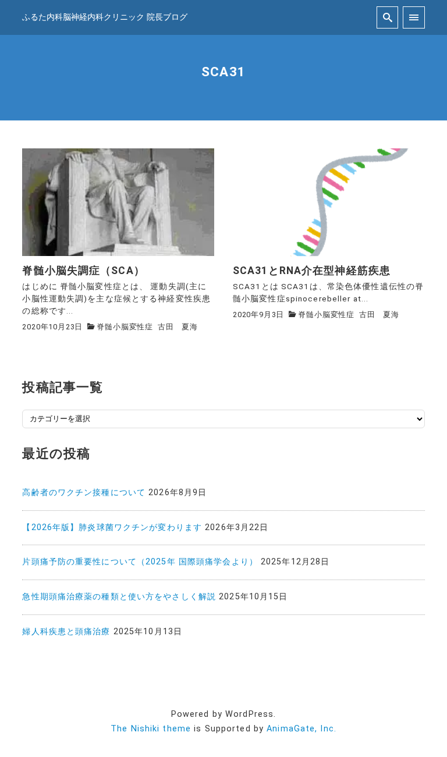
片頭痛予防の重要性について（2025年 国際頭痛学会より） (139, 562)
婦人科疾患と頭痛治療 (66, 632)
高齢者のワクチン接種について (84, 492)
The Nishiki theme (151, 729)
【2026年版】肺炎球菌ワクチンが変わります (112, 527)
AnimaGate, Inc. (301, 729)
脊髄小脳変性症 (125, 326)
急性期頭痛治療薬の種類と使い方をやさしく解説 (119, 597)
